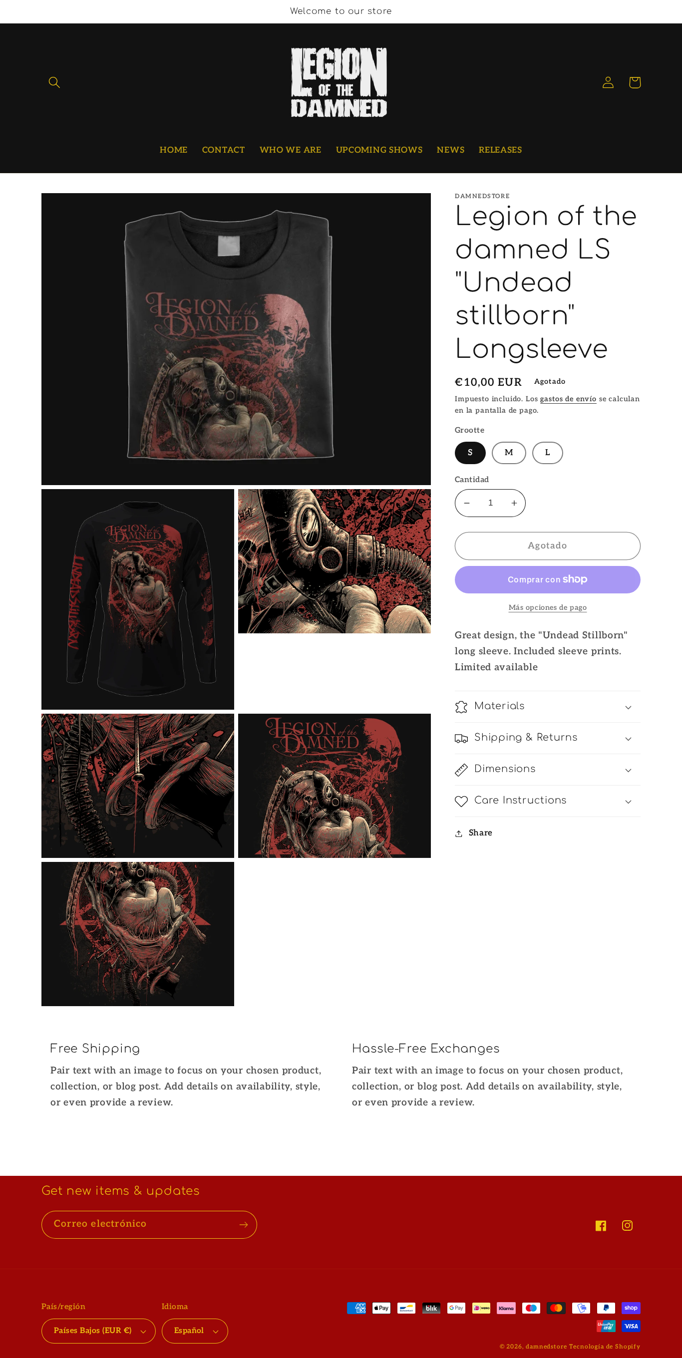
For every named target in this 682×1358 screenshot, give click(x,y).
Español (189, 1331)
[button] (54, 82)
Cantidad (472, 480)
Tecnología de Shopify (605, 1347)
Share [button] (481, 833)
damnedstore (546, 1347)
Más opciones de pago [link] (548, 607)
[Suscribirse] (243, 1225)
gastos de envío (568, 399)
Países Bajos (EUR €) (93, 1331)
